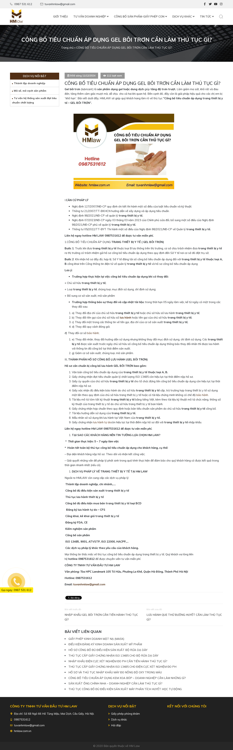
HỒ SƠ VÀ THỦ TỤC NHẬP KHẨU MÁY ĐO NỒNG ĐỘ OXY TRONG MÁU (115, 672)
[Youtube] (216, 4)
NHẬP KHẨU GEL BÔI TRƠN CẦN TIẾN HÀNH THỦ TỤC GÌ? (101, 617)
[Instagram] (221, 4)
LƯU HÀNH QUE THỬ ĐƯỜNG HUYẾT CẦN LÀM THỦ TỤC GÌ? (184, 617)
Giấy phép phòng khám (125, 713)
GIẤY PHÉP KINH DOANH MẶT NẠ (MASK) (96, 639)
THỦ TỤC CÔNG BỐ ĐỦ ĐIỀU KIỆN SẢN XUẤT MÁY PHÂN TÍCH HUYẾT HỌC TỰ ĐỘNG (125, 689)
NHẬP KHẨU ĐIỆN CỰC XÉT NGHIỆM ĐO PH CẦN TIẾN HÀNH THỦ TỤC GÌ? (117, 661)
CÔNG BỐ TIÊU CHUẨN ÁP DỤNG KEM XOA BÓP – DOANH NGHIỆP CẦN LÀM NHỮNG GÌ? (127, 678)
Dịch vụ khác (119, 719)
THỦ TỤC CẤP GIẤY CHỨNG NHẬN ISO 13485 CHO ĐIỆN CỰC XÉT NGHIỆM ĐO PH (122, 666)
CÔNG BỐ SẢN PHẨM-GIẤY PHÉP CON (139, 16)
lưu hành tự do (102, 422)
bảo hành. (202, 395)
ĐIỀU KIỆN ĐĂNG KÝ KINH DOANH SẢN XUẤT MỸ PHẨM (105, 644)
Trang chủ (67, 47)
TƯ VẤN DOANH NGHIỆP (89, 16)
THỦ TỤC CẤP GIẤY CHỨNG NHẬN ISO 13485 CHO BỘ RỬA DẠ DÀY (113, 655)
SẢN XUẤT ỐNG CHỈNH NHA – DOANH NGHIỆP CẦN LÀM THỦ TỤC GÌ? (115, 683)
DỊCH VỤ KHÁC (182, 16)
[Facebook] (205, 4)
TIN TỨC (205, 16)
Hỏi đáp (116, 725)
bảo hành (93, 333)
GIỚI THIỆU (60, 16)
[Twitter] (210, 4)
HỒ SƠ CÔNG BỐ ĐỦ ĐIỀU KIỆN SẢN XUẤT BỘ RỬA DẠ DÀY (107, 650)
